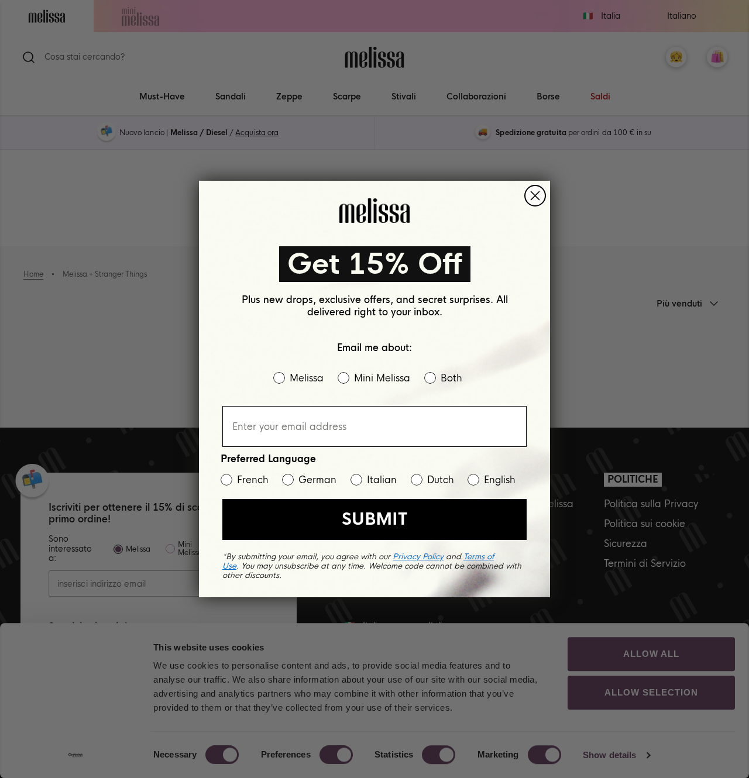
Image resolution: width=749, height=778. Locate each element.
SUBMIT (374, 519)
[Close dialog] (535, 195)
